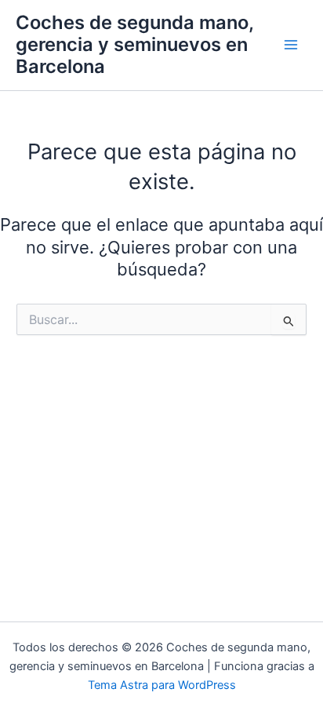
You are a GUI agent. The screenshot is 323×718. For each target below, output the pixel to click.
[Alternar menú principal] (290, 44)
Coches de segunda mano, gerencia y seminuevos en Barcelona (134, 44)
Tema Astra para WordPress (162, 685)
